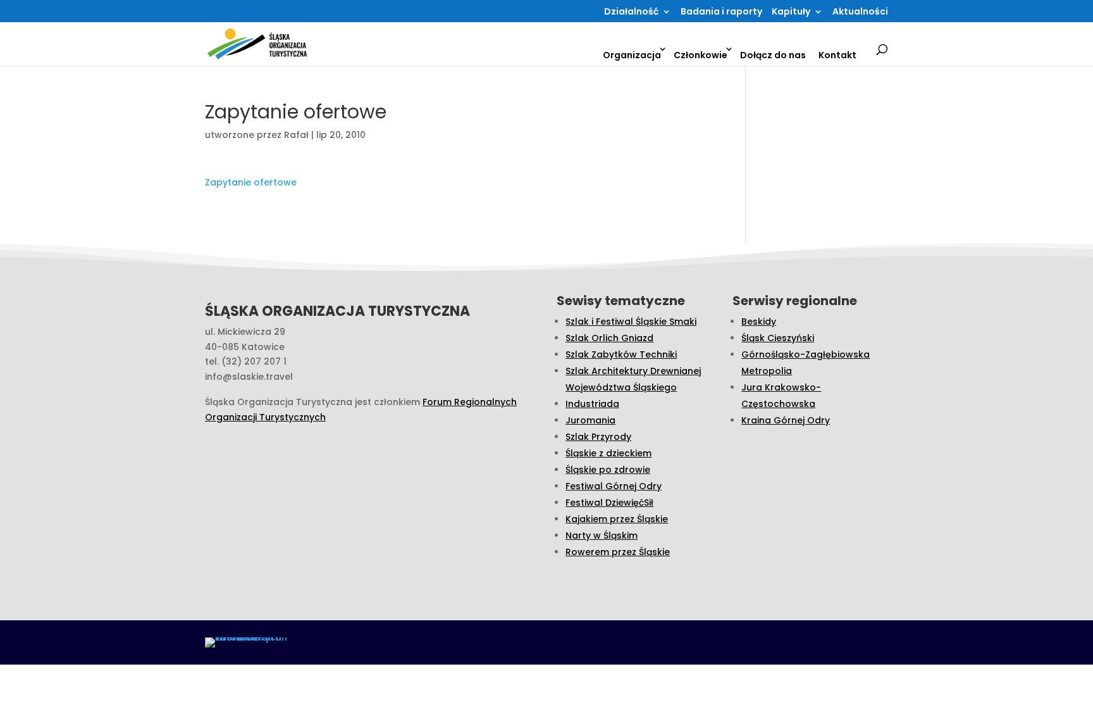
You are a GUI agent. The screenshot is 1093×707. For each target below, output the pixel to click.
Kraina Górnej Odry (785, 420)
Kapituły (791, 12)
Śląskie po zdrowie (607, 469)
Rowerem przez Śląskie (617, 552)
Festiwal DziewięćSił (609, 502)
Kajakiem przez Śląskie (616, 519)
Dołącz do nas (773, 55)
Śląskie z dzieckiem (608, 453)
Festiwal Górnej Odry (613, 486)
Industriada (592, 403)
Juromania (590, 420)
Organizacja (632, 55)
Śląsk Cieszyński (777, 338)
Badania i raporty (721, 12)
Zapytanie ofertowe (251, 182)
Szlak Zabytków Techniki (621, 354)
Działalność (631, 12)
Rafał (296, 134)
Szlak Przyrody (598, 436)
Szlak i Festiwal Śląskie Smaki (630, 321)
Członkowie (700, 55)
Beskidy (758, 321)
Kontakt (837, 55)
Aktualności (860, 12)
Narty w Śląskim (601, 535)
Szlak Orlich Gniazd (609, 338)
